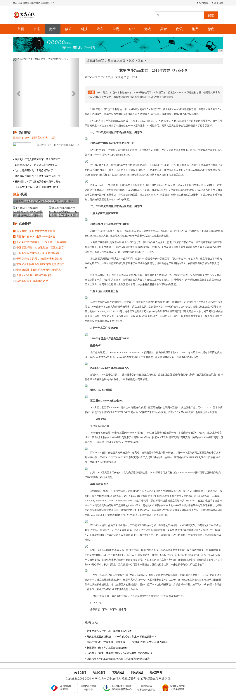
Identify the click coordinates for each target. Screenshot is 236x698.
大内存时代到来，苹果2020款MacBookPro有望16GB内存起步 (118, 653)
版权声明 (156, 672)
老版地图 (118, 672)
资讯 (36, 29)
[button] (18, 92)
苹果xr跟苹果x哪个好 (114, 609)
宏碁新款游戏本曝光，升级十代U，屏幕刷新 (40, 242)
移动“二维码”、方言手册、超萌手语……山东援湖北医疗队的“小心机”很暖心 (126, 642)
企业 (132, 29)
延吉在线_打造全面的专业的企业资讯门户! (34, 2)
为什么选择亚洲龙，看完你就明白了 (33, 170)
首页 (21, 29)
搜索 (211, 15)
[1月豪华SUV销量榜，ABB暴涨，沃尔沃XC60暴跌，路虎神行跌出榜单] (28, 211)
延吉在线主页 (116, 60)
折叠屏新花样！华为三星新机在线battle (107, 647)
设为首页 (203, 2)
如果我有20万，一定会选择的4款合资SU (35, 165)
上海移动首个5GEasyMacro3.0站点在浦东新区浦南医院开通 (117, 658)
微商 (211, 29)
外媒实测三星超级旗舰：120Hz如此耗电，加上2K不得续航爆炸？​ (120, 636)
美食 (163, 29)
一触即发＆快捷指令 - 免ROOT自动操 (36, 253)
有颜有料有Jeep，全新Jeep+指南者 (34, 236)
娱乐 (68, 29)
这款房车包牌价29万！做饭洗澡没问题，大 (36, 176)
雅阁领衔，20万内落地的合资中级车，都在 (36, 181)
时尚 (116, 29)
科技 (84, 29)
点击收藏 (218, 2)
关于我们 (80, 672)
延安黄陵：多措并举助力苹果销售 (34, 231)
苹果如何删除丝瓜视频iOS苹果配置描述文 (39, 264)
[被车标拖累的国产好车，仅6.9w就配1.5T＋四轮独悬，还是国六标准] (64, 211)
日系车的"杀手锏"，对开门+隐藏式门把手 (36, 187)
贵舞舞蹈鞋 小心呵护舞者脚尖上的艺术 (37, 269)
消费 (195, 29)
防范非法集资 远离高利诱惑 (30, 281)
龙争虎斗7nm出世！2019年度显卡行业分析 (108, 631)
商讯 (179, 29)
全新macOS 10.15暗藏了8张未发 (33, 275)
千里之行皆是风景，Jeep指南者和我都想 (38, 258)
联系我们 (99, 672)
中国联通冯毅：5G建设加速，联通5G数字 (39, 247)
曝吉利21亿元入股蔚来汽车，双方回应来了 (36, 159)
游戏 (147, 29)
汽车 (100, 29)
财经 (52, 29)
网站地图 (137, 672)
